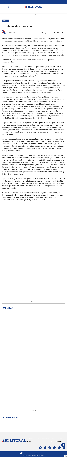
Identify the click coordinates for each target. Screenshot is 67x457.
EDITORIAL (5, 21)
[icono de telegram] (59, 447)
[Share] (63, 445)
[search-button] (8, 7)
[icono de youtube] (40, 447)
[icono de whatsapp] (54, 447)
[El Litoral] (33, 7)
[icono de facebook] (49, 447)
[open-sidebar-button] (4, 7)
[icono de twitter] (45, 447)
